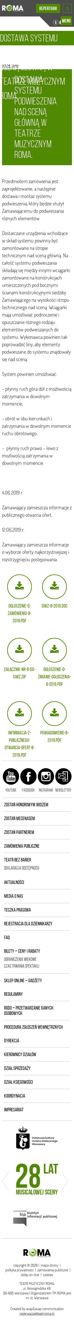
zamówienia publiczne (52, 1270)
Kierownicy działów (20, 1054)
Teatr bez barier (17, 860)
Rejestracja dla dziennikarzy (28, 923)
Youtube (10, 790)
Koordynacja (14, 1096)
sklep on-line (30, 1274)
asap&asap (34, 1308)
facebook (28, 790)
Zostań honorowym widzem (26, 804)
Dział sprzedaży (17, 1068)
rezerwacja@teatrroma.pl (37, 1313)
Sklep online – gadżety (23, 980)
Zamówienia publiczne (21, 846)
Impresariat (14, 1109)
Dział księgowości (18, 1082)
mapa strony (49, 1265)
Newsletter (63, 790)
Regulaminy (13, 994)
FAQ (7, 937)
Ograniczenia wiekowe (20, 959)
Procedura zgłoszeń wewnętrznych (33, 1027)
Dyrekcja (11, 1040)
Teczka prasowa (17, 910)
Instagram (46, 790)
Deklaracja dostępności (21, 868)
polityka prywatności (19, 1270)
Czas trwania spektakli (21, 966)
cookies (48, 1274)
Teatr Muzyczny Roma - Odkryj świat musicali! (12, 8)
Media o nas (13, 896)
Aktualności (14, 882)
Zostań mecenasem (19, 818)
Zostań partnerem (19, 832)
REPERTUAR (48, 8)
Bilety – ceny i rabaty (22, 951)
